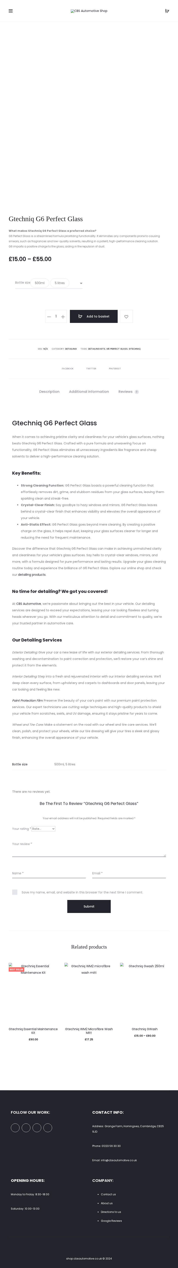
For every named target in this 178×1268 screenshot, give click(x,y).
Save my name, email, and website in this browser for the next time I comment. (82, 892)
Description (49, 391)
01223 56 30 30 (111, 1146)
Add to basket (97, 316)
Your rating (21, 829)
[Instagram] (37, 1127)
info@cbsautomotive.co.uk (119, 1160)
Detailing (71, 348)
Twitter (91, 368)
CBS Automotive (28, 604)
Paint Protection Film (27, 700)
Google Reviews (111, 1221)
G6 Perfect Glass (117, 348)
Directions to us (111, 1212)
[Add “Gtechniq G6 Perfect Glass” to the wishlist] (126, 316)
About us (107, 1203)
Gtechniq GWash (145, 1029)
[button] (40, 283)
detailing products (32, 574)
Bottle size (23, 282)
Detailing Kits (96, 348)
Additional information (89, 391)
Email (97, 873)
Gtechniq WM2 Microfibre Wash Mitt (89, 1031)
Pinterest (115, 368)
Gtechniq (134, 348)
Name (18, 873)
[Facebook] (15, 1127)
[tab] (49, 391)
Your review (22, 844)
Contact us (108, 1194)
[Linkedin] (26, 1127)
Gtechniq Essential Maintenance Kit (33, 1031)
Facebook (68, 368)
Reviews (128, 391)
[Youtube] (47, 1127)
